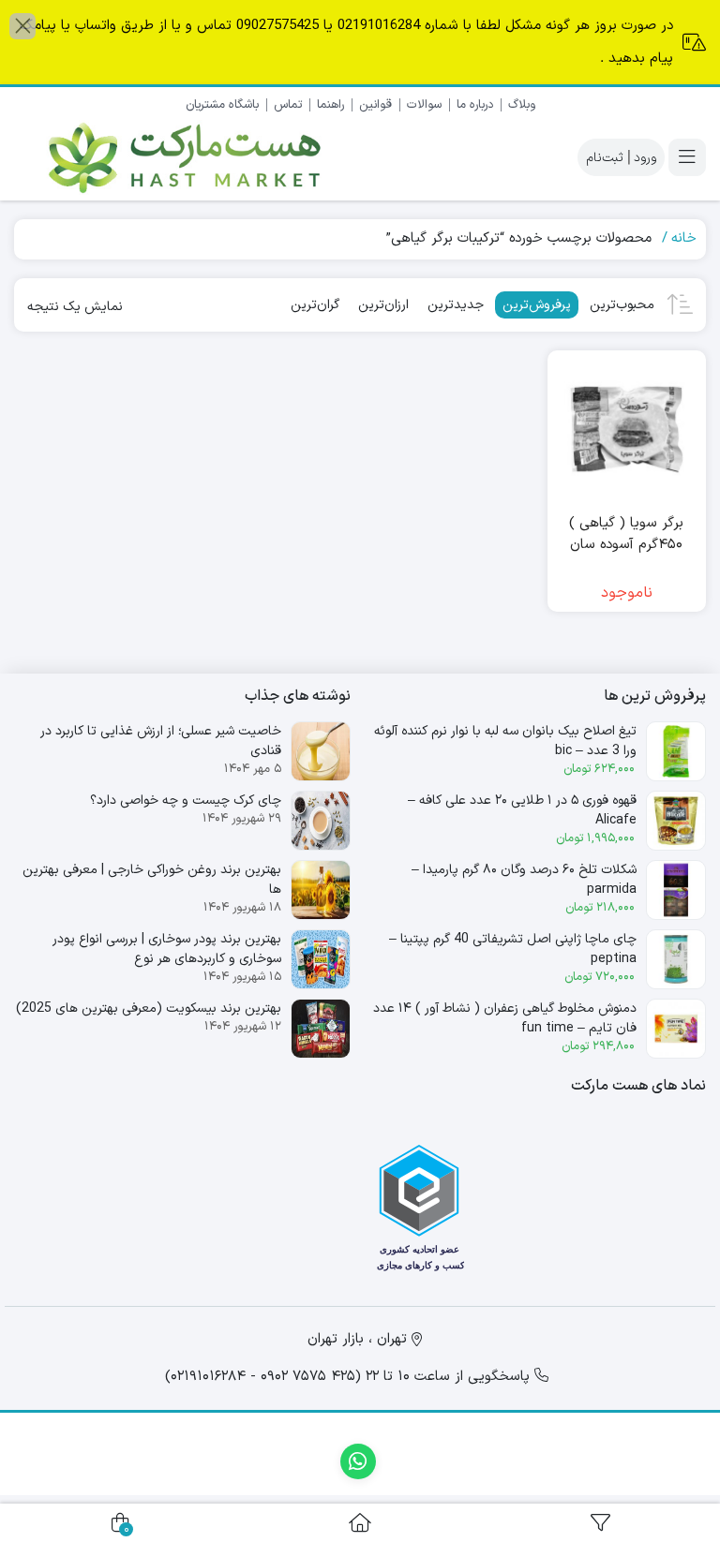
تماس (288, 105)
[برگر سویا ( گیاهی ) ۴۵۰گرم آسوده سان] (627, 430)
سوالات (424, 105)
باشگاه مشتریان (222, 105)
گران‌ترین (315, 305)
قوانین (375, 105)
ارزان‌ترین (383, 305)
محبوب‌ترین (622, 305)
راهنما (330, 105)
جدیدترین (456, 305)
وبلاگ (521, 105)
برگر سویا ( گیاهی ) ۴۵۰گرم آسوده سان (626, 534)
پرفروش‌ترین (536, 305)
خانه (684, 238)
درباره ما (475, 105)
